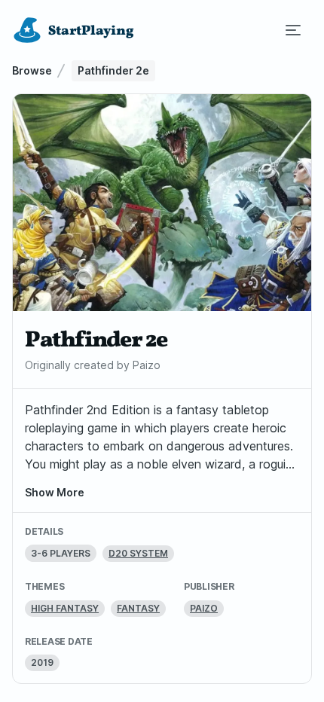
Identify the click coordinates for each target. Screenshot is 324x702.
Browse (32, 70)
